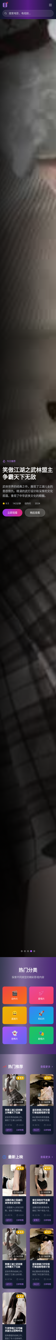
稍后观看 (35, 515)
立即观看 (12, 515)
